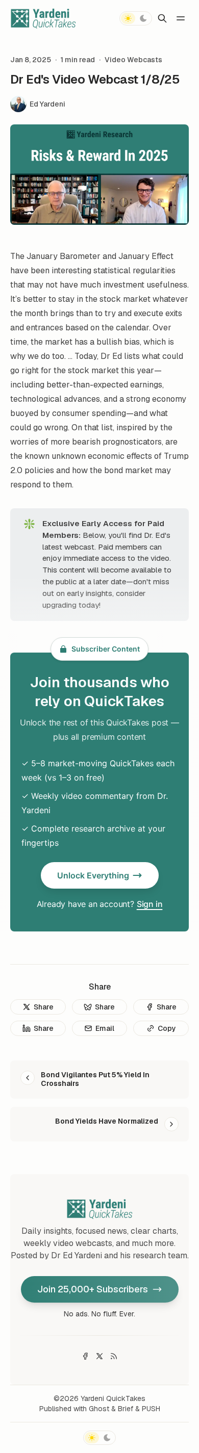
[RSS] (114, 1356)
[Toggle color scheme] (135, 18)
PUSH (151, 1408)
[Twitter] (99, 1356)
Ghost (99, 1408)
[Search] (162, 18)
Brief (125, 1408)
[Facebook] (85, 1356)
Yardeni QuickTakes (113, 1398)
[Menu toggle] (180, 18)
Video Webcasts (133, 59)
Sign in (150, 904)
